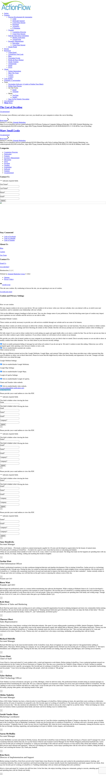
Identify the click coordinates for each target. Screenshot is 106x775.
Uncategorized (5, 111)
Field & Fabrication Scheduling (18, 36)
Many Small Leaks (10, 130)
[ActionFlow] (15, 10)
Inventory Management (15, 41)
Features (7, 156)
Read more (3, 120)
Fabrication (7, 154)
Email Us (3, 263)
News (6, 161)
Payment (7, 163)
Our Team (3, 255)
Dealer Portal (12, 47)
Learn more (8, 292)
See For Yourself (5, 390)
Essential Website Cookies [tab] (8, 319)
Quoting (11, 30)
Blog (1, 248)
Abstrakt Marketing (19, 122)
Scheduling (7, 167)
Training (7, 171)
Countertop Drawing (11, 152)
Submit (3, 200)
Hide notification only (17, 388)
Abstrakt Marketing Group (16, 274)
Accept (2, 292)
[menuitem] (55, 13)
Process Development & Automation (20, 17)
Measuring (7, 160)
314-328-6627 (4, 267)
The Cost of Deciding (11, 107)
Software (7, 169)
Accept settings (5, 388)
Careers (2, 252)
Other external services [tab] (7, 350)
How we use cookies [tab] (7, 304)
